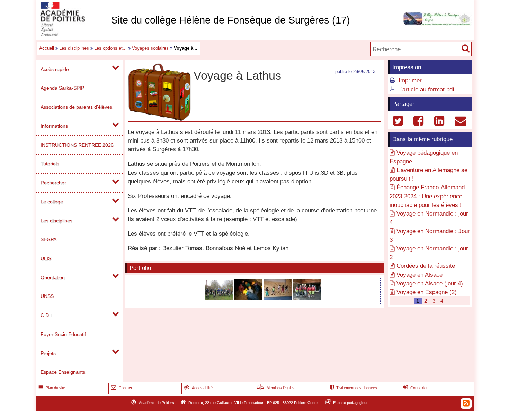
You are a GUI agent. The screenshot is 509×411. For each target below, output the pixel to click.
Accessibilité (198, 388)
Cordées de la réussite (425, 266)
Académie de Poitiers (156, 402)
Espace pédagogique (350, 402)
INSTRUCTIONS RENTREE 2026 (77, 145)
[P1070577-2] (278, 298)
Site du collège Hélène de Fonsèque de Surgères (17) (230, 20)
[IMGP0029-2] (249, 298)
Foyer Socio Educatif (63, 334)
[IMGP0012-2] (307, 298)
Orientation (53, 277)
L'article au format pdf (426, 89)
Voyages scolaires (150, 48)
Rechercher (53, 182)
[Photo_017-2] (219, 298)
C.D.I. (47, 315)
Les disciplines (74, 48)
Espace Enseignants (63, 372)
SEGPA (48, 239)
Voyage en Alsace (419, 275)
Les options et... (110, 48)
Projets (48, 353)
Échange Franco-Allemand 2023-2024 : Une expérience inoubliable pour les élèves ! (427, 196)
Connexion (415, 388)
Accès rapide (55, 69)
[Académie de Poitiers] (72, 33)
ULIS (46, 258)
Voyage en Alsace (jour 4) (429, 283)
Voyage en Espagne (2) (426, 292)
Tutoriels (50, 163)
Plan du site (51, 388)
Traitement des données (353, 388)
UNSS (47, 296)
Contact (121, 388)
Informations (54, 126)
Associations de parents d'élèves (76, 107)
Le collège (52, 201)
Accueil (46, 48)
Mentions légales (276, 388)
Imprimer (410, 80)
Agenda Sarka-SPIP (62, 88)
